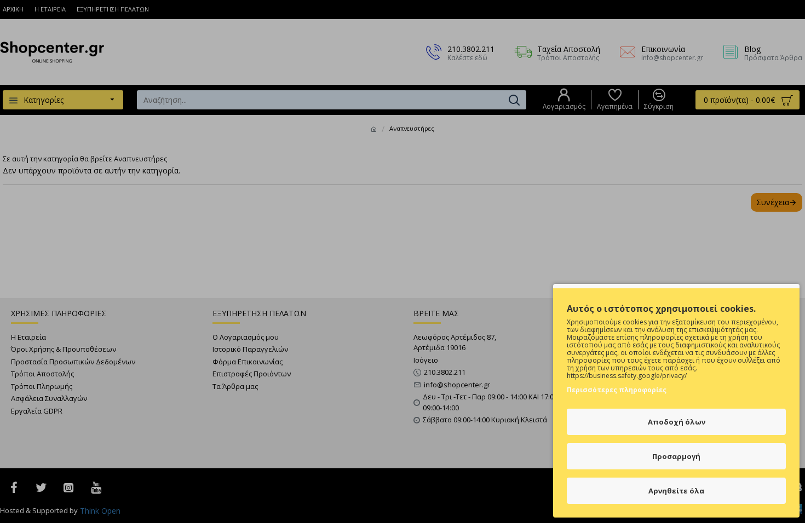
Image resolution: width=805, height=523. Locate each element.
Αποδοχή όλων (676, 422)
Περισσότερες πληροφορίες (616, 389)
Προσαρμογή (676, 456)
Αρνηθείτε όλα (676, 491)
